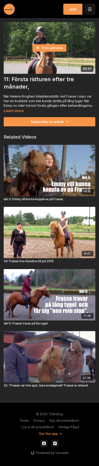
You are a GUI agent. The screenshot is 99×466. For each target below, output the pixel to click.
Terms (24, 420)
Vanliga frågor (69, 427)
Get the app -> (50, 434)
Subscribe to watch (47, 121)
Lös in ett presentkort (37, 427)
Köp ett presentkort (64, 420)
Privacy (39, 420)
